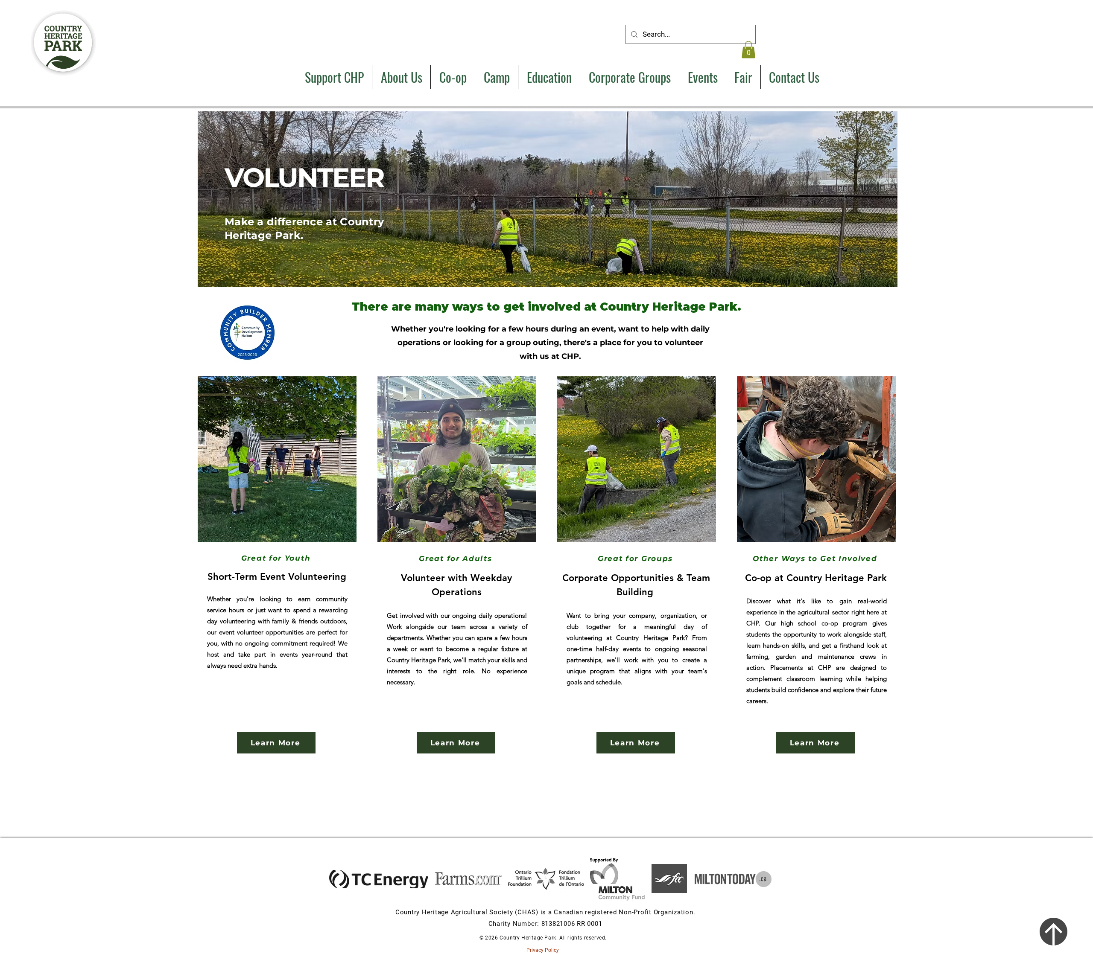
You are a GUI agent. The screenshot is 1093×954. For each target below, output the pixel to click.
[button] (748, 49)
